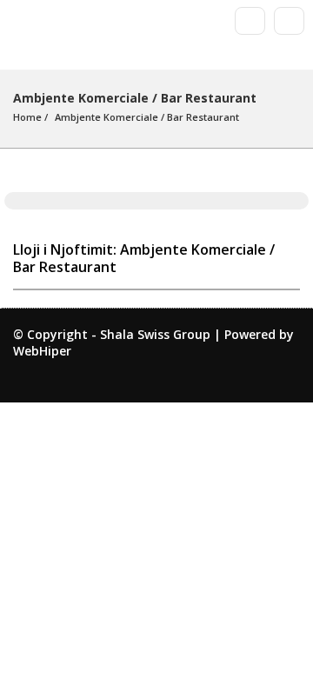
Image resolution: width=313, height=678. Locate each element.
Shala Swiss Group (155, 334)
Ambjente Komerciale (106, 116)
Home (27, 116)
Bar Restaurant (203, 116)
